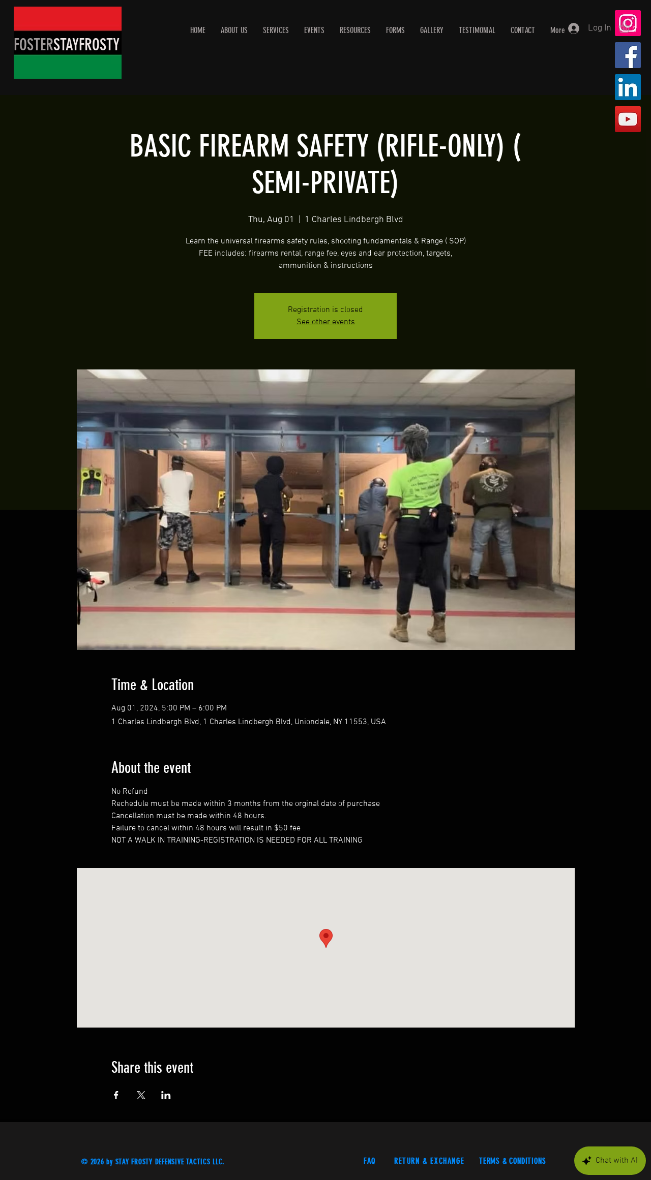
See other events (326, 322)
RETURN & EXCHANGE (430, 1161)
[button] (630, 27)
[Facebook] (628, 55)
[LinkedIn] (628, 87)
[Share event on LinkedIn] (166, 1095)
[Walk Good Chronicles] (628, 119)
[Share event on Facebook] (116, 1095)
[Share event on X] (141, 1095)
